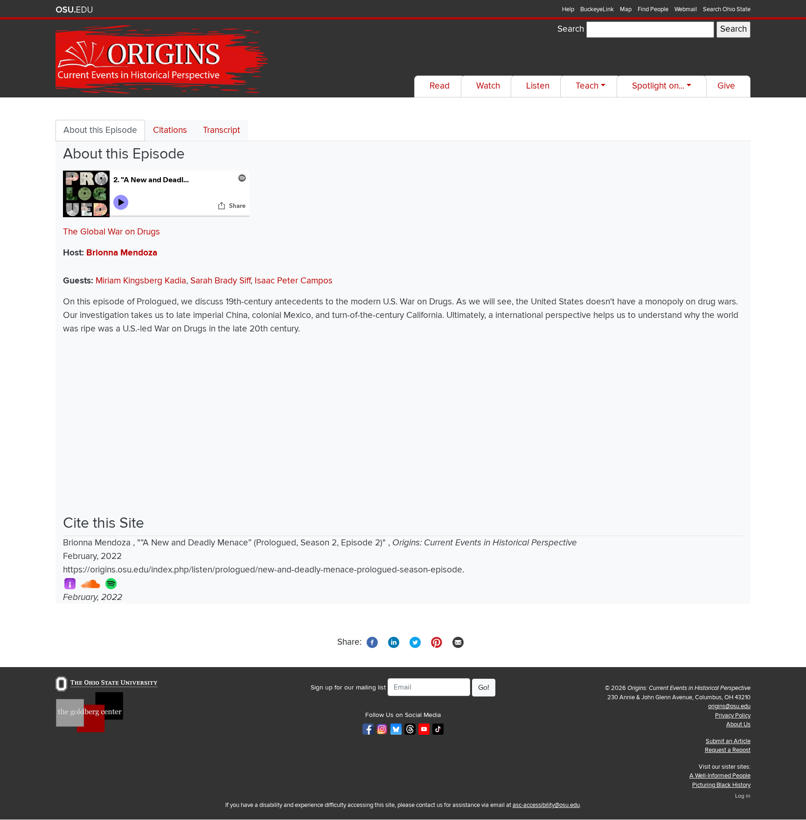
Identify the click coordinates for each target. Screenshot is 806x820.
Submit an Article (728, 741)
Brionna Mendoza (121, 253)
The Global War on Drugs (111, 232)
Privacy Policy (732, 715)
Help (568, 9)
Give (726, 86)
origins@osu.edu (729, 706)
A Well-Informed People (719, 775)
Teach (587, 86)
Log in (742, 795)
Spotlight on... (658, 86)
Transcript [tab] (221, 130)
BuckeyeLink (597, 9)
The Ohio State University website (74, 10)
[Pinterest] (436, 641)
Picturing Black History (721, 785)
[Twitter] (415, 641)
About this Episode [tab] (100, 130)
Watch (488, 86)
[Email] (458, 641)
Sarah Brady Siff (220, 281)
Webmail (685, 9)
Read (440, 86)
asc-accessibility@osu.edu (546, 805)
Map (626, 9)
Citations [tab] (170, 130)
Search (570, 29)
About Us (738, 724)
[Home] (163, 59)
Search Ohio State (726, 9)
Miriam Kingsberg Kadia (141, 281)
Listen (537, 86)
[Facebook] (372, 641)
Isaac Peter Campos (294, 281)
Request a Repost (727, 750)
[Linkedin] (393, 641)
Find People (653, 9)
